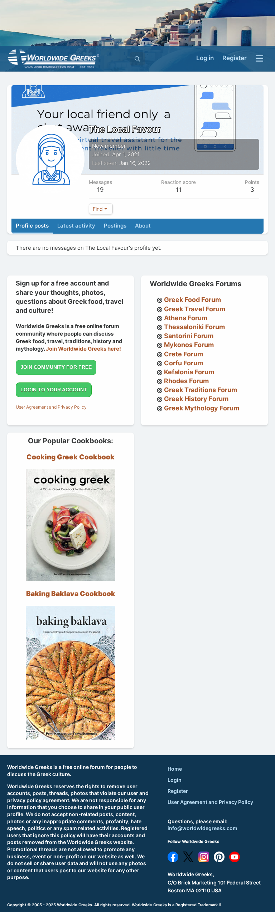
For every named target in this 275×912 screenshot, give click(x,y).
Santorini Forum (188, 336)
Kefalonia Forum (189, 372)
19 (100, 189)
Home (175, 769)
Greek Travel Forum (194, 309)
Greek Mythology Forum (201, 408)
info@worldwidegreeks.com (202, 828)
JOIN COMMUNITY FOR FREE (56, 367)
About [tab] (143, 225)
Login (175, 780)
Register (178, 791)
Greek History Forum (196, 399)
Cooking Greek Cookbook (70, 457)
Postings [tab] (115, 225)
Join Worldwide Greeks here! (83, 348)
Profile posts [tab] (32, 225)
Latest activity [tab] (76, 225)
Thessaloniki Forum (194, 327)
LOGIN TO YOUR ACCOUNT (53, 389)
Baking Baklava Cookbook (70, 594)
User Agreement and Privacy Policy (51, 407)
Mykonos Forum (189, 344)
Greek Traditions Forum (200, 390)
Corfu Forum (183, 363)
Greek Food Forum (192, 299)
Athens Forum (185, 318)
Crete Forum (183, 354)
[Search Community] (137, 58)
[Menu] (259, 59)
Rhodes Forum (186, 381)
